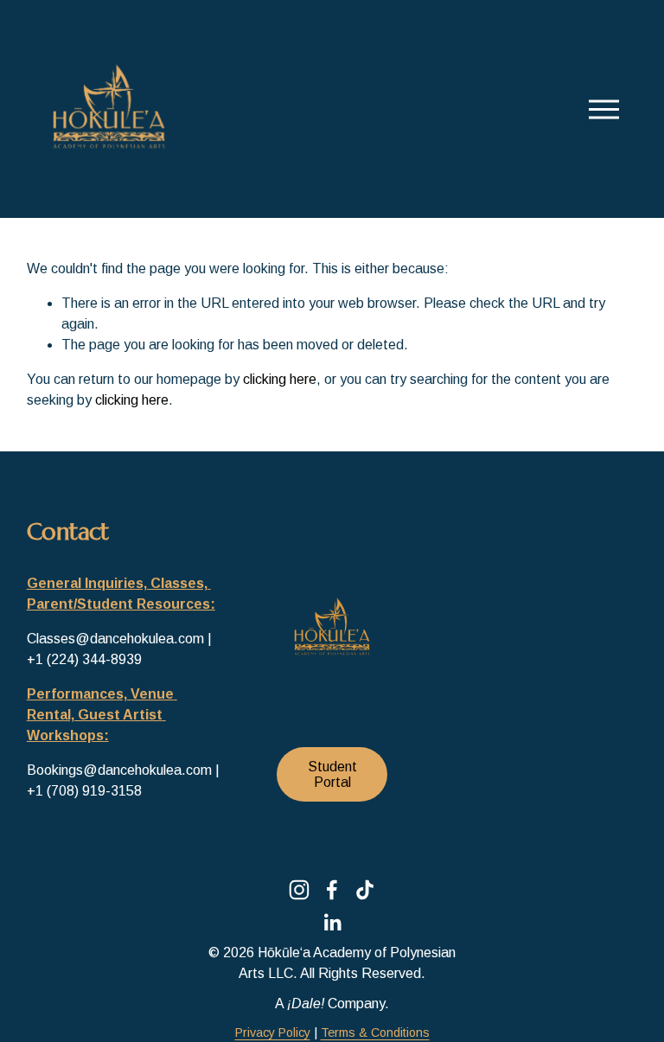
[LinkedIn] (332, 922)
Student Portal (332, 774)
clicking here (279, 379)
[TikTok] (364, 889)
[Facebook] (332, 889)
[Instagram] (299, 889)
